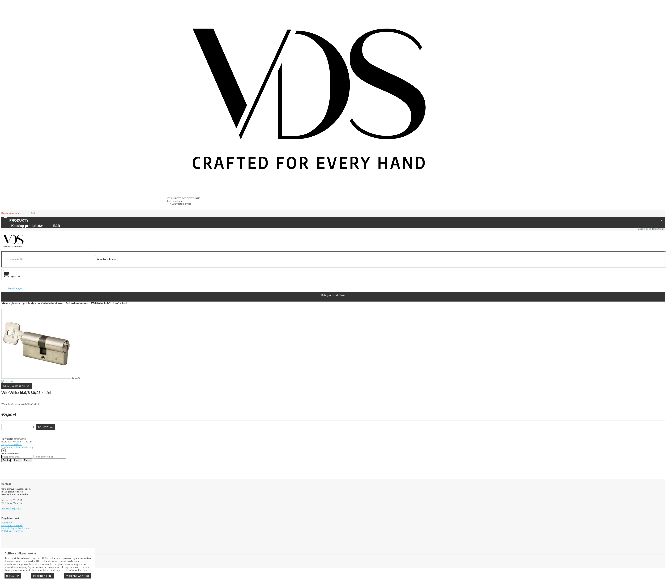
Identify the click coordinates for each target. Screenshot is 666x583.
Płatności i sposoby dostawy (16, 528)
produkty (29, 303)
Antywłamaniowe (77, 303)
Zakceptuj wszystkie (77, 576)
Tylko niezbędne (42, 576)
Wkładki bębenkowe (50, 303)
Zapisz (17, 460)
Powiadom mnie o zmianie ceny (17, 447)
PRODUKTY (18, 220)
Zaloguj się (643, 229)
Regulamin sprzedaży (12, 525)
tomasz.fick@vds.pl (11, 508)
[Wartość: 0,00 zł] (7, 276)
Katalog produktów (10, 213)
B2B (33, 213)
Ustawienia (12, 576)
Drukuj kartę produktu (17, 386)
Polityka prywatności (12, 531)
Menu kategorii (16, 288)
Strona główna (10, 303)
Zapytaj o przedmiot (11, 444)
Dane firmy (6, 522)
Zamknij (7, 460)
